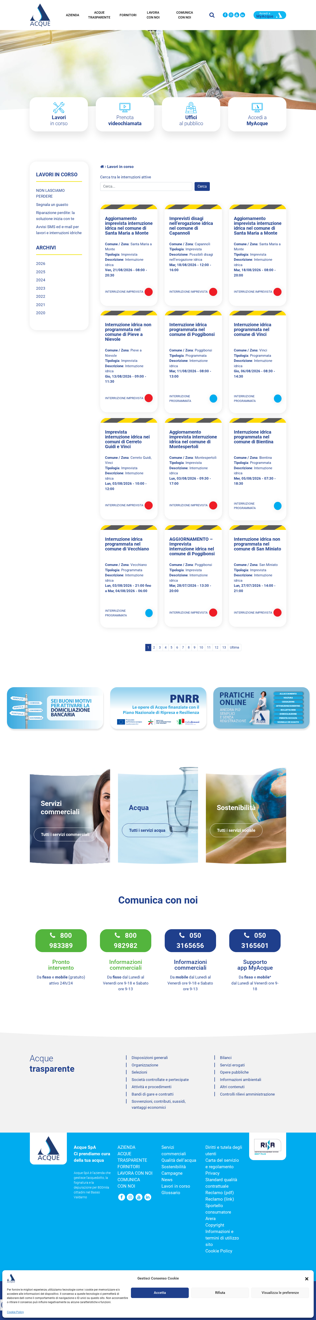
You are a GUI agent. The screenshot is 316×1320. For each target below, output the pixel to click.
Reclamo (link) (219, 1199)
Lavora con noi (153, 15)
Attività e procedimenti (151, 1086)
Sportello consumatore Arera (218, 1212)
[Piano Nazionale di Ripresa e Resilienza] (158, 708)
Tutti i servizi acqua (147, 830)
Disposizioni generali (150, 1057)
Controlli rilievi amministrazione (247, 1094)
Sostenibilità (173, 1166)
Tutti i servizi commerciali (65, 834)
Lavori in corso (175, 1186)
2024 (40, 280)
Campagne (172, 1173)
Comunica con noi (184, 15)
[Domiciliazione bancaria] (55, 708)
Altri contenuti (232, 1086)
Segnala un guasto (52, 204)
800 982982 (125, 941)
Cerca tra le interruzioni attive (125, 177)
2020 (40, 313)
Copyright (214, 1225)
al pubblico (191, 120)
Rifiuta (220, 1293)
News (167, 1179)
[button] (306, 1278)
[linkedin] (242, 15)
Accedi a (257, 120)
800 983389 (61, 941)
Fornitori (128, 15)
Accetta (160, 1293)
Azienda (72, 15)
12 (216, 647)
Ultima (234, 647)
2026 (40, 263)
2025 (40, 272)
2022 (40, 296)
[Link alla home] (102, 166)
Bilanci (226, 1057)
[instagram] (231, 15)
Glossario (170, 1192)
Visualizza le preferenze (280, 1293)
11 (209, 647)
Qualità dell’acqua (178, 1160)
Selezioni (139, 1072)
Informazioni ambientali (240, 1079)
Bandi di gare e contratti (152, 1094)
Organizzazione (145, 1065)
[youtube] (237, 15)
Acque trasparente (99, 15)
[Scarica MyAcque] (270, 14)
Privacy (212, 1173)
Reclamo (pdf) (219, 1192)
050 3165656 (190, 941)
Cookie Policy (15, 1312)
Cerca (202, 186)
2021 (40, 304)
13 (224, 647)
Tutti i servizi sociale (236, 830)
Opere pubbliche (234, 1072)
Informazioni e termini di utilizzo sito (222, 1238)
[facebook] (225, 15)
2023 (40, 288)
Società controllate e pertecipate (160, 1079)
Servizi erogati (232, 1065)
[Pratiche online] (261, 708)
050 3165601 (255, 941)
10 (201, 647)
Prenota (125, 120)
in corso (59, 120)
